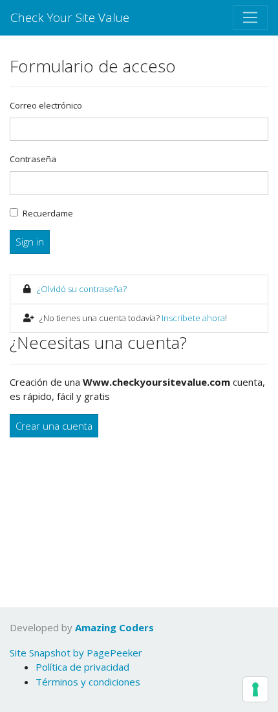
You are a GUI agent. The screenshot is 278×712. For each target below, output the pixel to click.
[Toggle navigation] (250, 17)
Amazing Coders (114, 627)
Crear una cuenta (54, 425)
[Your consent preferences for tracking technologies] (255, 689)
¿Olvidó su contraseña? (82, 289)
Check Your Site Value (69, 17)
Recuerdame (48, 213)
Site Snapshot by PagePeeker (76, 652)
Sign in (30, 241)
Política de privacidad (82, 666)
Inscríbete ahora (193, 318)
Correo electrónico (46, 105)
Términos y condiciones (88, 681)
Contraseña (33, 159)
